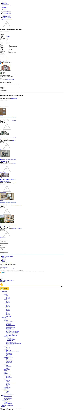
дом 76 (8, 138)
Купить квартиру (4, 7)
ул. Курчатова (5, 226)
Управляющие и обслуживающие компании (12, 351)
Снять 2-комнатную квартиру (6, 13)
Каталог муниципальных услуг (8, 357)
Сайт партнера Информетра (8, 403)
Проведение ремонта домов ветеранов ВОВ (12, 331)
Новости (5, 364)
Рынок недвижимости (7, 369)
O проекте (3, 261)
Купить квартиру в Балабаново (6, 15)
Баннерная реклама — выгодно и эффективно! (7, 280)
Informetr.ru (3, 404)
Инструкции (6, 320)
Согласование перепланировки (10, 322)
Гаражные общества (9, 356)
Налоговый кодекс (10, 340)
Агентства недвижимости (8, 396)
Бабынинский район (9, 362)
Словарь (5, 319)
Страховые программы (7, 393)
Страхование (4, 259)
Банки (5, 379)
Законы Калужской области (10, 344)
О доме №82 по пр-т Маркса (4, 61)
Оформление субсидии (9, 321)
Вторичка (3, 1)
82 (6, 59)
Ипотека (7, 367)
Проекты (7, 345)
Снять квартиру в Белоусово (6, 17)
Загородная (4, 2)
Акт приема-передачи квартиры (10, 327)
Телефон (1, 248)
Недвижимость (4, 291)
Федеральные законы (9, 341)
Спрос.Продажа (8, 297)
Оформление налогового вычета (10, 325)
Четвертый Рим (12, 268)
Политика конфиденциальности (7, 262)
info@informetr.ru (5, 267)
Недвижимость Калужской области (7, 256)
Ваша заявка (2, 251)
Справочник (4, 257)
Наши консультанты (9, 377)
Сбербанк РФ (8, 380)
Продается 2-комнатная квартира (8, 117)
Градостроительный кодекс (11, 339)
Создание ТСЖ (8, 347)
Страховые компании (7, 390)
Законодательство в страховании (9, 394)
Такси (6, 355)
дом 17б (8, 181)
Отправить (2, 88)
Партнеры (3, 260)
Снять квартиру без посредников (7, 19)
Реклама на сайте (4, 400)
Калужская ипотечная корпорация (11, 382)
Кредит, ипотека (4, 258)
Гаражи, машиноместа (5, 4)
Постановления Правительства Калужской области (13, 343)
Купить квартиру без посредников (7, 18)
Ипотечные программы (7, 387)
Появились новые (12, 5)
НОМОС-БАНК (8, 384)
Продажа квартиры (8, 324)
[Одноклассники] (2, 63)
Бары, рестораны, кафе (9, 354)
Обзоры (7, 371)
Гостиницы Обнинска (9, 353)
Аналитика (5, 370)
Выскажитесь (2, 87)
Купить (7, 292)
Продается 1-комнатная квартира (8, 159)
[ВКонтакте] (0, 63)
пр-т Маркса (5, 138)
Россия (7, 392)
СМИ (6, 352)
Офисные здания (8, 350)
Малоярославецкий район (9, 360)
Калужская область (8, 366)
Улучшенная (8, 36)
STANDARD (14, 120)
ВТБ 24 (7, 385)
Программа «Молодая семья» (10, 329)
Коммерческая (4, 3)
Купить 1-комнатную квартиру (6, 11)
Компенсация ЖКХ (8, 326)
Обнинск (1, 138)
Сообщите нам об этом (10, 79)
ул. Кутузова (5, 161)
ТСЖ (4, 346)
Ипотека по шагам (8, 323)
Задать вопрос (8, 376)
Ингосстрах (7, 391)
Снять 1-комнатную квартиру (6, 12)
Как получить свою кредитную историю (12, 332)
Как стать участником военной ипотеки (11, 335)
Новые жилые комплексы (6, 5)
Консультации (6, 375)
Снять (6, 296)
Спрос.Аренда (8, 298)
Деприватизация (8, 330)
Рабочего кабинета (14, 98)
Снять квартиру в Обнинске (6, 16)
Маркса (7, 58)
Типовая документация (9, 348)
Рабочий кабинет (2, 281)
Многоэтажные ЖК (8, 316)
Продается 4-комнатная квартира (8, 136)
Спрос (6, 293)
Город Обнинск (6, 349)
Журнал (3, 363)
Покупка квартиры (8, 328)
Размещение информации (7, 401)
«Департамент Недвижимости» (17, 205)
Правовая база (6, 336)
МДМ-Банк (7, 381)
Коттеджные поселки (9, 315)
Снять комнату (4, 9)
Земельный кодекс (10, 338)
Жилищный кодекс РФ (10, 337)
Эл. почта (1, 249)
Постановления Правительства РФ (11, 342)
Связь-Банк (7, 386)
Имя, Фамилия (2, 247)
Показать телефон (3, 77)
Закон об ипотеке (6, 388)
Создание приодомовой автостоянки (11, 334)
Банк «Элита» (8, 383)
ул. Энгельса (5, 181)
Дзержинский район (9, 361)
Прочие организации (7, 399)
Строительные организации (8, 398)
